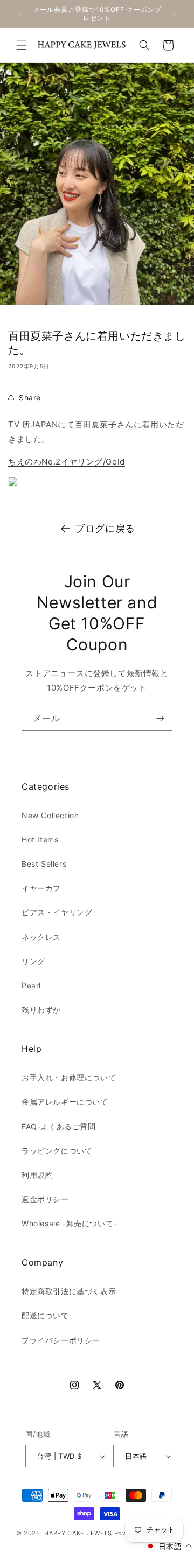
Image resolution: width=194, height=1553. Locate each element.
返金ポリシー (45, 1199)
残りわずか (41, 1009)
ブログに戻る (105, 528)
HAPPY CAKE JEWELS (78, 1533)
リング (33, 961)
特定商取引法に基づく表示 (69, 1291)
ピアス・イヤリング (57, 912)
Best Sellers (44, 863)
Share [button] (30, 397)
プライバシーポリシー (61, 1340)
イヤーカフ (41, 888)
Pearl (31, 985)
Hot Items (40, 839)
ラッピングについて (57, 1150)
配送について (45, 1315)
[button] (21, 45)
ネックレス (41, 936)
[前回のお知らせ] (20, 14)
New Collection (50, 815)
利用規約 (37, 1174)
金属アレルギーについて (65, 1101)
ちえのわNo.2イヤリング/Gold (66, 461)
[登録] (160, 718)
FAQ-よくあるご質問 (59, 1126)
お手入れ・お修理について (69, 1077)
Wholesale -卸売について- (69, 1223)
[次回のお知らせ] (174, 14)
